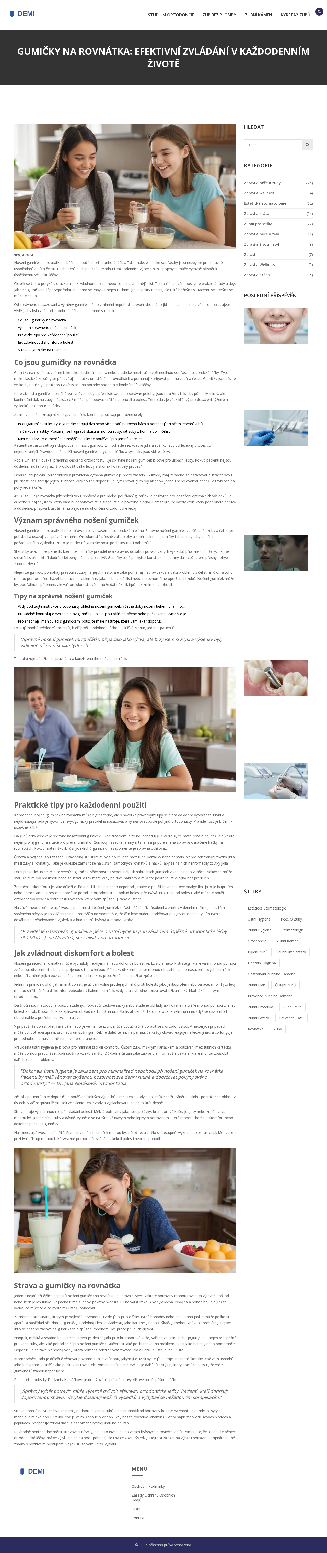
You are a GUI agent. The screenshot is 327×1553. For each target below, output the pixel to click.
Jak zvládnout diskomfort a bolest (45, 342)
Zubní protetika (258, 223)
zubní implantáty (292, 952)
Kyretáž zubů (295, 15)
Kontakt (138, 1517)
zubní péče (292, 1007)
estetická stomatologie (267, 908)
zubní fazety (258, 1018)
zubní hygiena (259, 930)
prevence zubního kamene (270, 996)
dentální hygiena (262, 963)
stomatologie (293, 930)
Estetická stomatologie (265, 203)
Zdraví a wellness (259, 193)
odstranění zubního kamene (271, 974)
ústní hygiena (259, 919)
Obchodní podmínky (148, 1486)
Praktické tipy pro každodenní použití (48, 334)
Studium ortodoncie (171, 15)
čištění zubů (285, 985)
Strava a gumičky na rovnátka (42, 349)
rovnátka (255, 1029)
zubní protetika (260, 1007)
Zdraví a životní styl (261, 244)
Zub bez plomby (219, 15)
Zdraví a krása (257, 213)
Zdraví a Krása (257, 274)
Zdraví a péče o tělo (261, 234)
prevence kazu (291, 1018)
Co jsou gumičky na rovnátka (42, 320)
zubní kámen (288, 941)
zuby (278, 1029)
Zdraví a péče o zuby (262, 182)
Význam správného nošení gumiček (47, 327)
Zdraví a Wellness (259, 264)
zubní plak (256, 985)
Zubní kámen (258, 15)
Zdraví (249, 254)
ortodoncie (257, 941)
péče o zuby (291, 919)
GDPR (137, 1508)
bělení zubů (258, 952)
